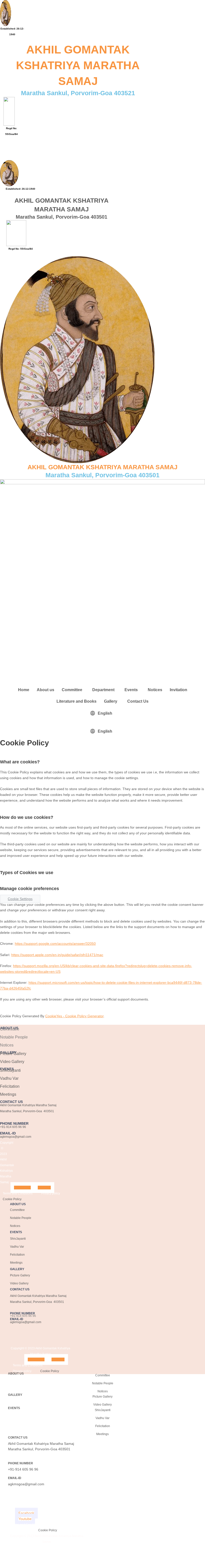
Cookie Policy (12, 1199)
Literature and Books (76, 701)
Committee (72, 690)
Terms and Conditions (17, 1193)
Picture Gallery (13, 1053)
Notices (155, 690)
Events (131, 690)
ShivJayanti (10, 1070)
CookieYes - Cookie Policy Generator (74, 1016)
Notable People (14, 1037)
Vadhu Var (9, 1078)
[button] (15, 144)
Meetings (8, 1094)
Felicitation (10, 1086)
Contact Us (137, 701)
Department (103, 690)
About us (45, 690)
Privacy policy (50, 1193)
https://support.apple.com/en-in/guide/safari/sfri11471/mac (57, 955)
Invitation (178, 690)
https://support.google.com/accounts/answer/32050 (55, 944)
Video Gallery (12, 1061)
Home (23, 690)
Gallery (110, 701)
